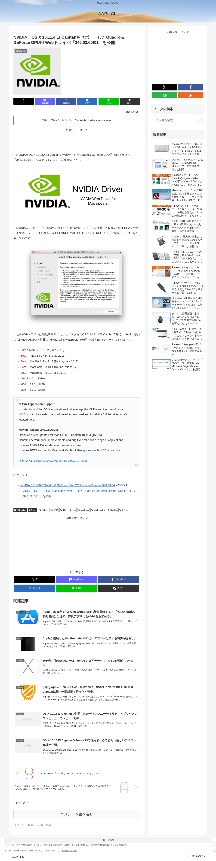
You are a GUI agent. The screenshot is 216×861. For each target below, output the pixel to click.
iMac (65, 510)
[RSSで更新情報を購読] (190, 95)
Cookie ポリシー (69, 850)
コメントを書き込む (77, 814)
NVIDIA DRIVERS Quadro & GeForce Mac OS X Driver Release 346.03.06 (53, 461)
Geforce (45, 510)
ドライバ (125, 510)
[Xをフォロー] (164, 87)
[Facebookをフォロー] (190, 87)
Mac (74, 510)
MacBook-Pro (99, 510)
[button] (130, 101)
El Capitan (21, 510)
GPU (56, 510)
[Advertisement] (76, 140)
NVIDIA (113, 510)
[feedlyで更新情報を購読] (164, 95)
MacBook (85, 510)
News (33, 510)
